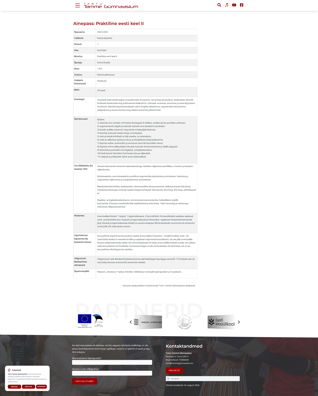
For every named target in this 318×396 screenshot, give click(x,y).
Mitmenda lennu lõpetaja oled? (86, 358)
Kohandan (41, 386)
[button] (131, 322)
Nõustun (28, 387)
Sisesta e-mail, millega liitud (85, 369)
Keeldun (14, 387)
